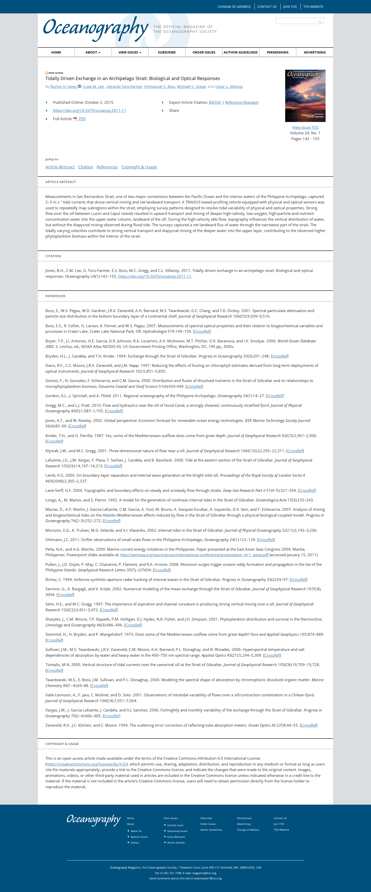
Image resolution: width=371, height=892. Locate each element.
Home (56, 52)
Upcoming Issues (177, 831)
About (92, 52)
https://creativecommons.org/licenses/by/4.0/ (86, 764)
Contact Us (267, 6)
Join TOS (290, 6)
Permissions (277, 52)
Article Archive (176, 842)
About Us (136, 831)
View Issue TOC (305, 127)
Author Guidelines (241, 52)
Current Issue (175, 825)
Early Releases (176, 836)
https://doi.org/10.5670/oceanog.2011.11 (89, 110)
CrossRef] (112, 715)
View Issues (129, 52)
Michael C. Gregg (191, 86)
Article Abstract (60, 167)
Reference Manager (242, 102)
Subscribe (167, 52)
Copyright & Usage (139, 167)
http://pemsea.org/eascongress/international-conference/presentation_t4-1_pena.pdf (194, 554)
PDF (82, 118)
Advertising (315, 52)
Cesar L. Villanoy (229, 86)
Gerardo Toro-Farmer (125, 86)
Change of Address (234, 6)
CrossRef (201, 331)
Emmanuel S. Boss (159, 86)
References (107, 167)
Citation (85, 167)
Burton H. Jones (64, 86)
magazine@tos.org (204, 873)
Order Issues (204, 52)
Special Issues (139, 836)
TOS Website (313, 6)
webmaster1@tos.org (208, 878)
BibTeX (215, 102)
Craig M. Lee (94, 86)
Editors (135, 842)
